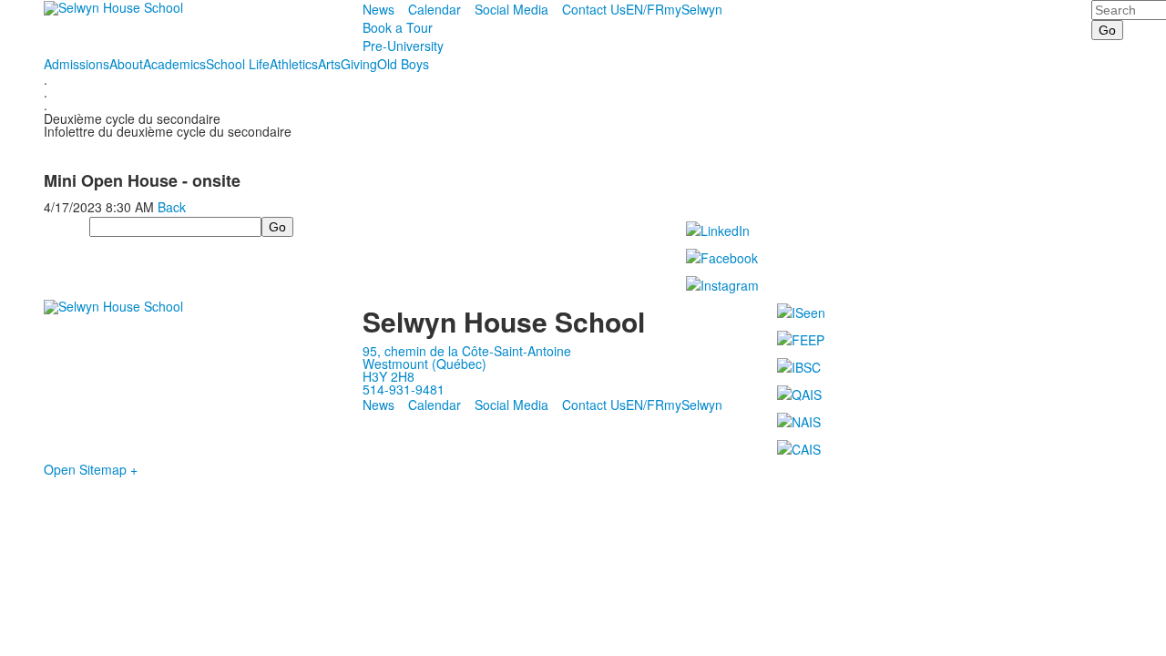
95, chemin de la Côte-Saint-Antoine (467, 351)
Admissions (76, 64)
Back (172, 207)
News (378, 9)
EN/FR (645, 9)
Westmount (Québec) (424, 363)
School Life (238, 64)
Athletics (294, 64)
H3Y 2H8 (388, 376)
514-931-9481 (404, 389)
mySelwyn (693, 9)
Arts (329, 64)
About (126, 64)
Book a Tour (398, 27)
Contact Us (594, 9)
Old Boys (403, 64)
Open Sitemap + (91, 469)
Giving (359, 64)
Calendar (434, 9)
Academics (174, 64)
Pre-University (403, 45)
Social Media (511, 9)
